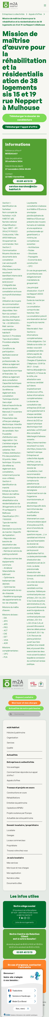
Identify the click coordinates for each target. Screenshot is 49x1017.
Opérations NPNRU (15, 808)
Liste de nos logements (24, 922)
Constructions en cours (17, 792)
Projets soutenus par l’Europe (19, 813)
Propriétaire (12, 845)
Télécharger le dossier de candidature (24, 118)
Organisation (12, 737)
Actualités (12, 755)
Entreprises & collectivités (13, 14)
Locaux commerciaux (16, 840)
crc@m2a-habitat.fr (24, 915)
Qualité (10, 748)
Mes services (12, 863)
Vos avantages (13, 767)
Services (10, 742)
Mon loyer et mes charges (24, 703)
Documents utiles (14, 883)
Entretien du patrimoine (17, 803)
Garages (10, 835)
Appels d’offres (35, 14)
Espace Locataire (24, 697)
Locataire (11, 830)
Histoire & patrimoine (16, 732)
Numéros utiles (13, 878)
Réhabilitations (13, 798)
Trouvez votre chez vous (17, 850)
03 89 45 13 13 (24, 181)
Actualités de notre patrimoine (24, 708)
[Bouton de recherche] (10, 714)
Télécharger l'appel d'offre (21, 126)
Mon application (14, 873)
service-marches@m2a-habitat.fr (23, 188)
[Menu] (45, 5)
